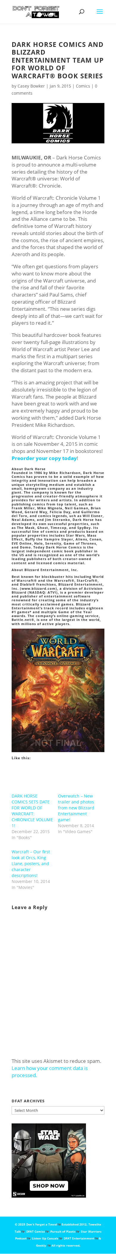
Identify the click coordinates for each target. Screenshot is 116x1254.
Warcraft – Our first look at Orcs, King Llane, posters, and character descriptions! (31, 863)
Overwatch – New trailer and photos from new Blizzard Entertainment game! (76, 807)
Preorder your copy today (44, 458)
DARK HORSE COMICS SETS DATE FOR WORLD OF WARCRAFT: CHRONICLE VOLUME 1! (32, 810)
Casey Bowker (31, 86)
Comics (83, 86)
